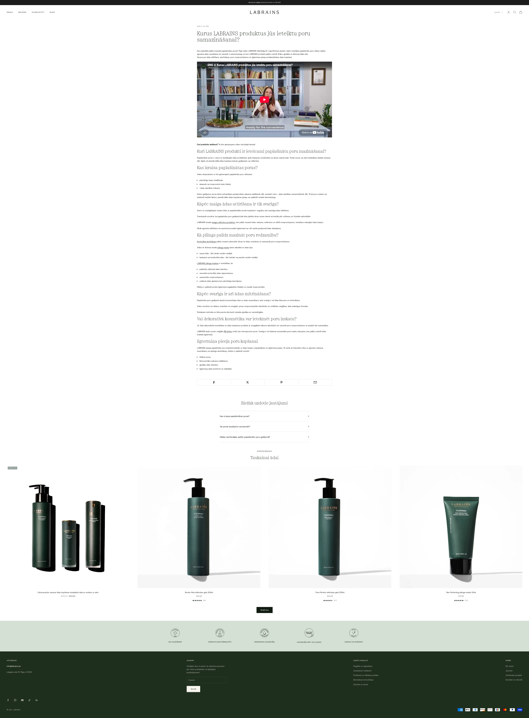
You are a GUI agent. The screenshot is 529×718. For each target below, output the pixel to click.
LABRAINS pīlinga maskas (207, 263)
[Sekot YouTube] (22, 700)
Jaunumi (509, 670)
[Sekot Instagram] (15, 700)
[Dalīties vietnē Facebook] (214, 382)
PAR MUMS (22, 12)
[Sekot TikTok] (29, 700)
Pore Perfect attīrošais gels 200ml (330, 592)
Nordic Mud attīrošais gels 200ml (199, 592)
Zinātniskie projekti (514, 675)
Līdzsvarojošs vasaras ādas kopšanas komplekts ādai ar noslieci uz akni (68, 592)
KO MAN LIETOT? (38, 12)
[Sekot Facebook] (8, 700)
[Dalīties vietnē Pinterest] (281, 382)
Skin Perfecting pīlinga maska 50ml (461, 592)
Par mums (510, 666)
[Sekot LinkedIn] (36, 700)
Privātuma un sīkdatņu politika (365, 675)
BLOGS (52, 12)
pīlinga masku (223, 247)
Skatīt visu (265, 610)
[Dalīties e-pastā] (315, 382)
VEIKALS (10, 12)
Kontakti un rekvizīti (514, 680)
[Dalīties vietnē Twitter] (247, 382)
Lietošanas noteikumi (362, 670)
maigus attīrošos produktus (223, 222)
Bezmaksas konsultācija (363, 680)
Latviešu (497, 12)
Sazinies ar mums (360, 684)
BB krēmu (228, 331)
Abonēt (193, 689)
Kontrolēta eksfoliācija (206, 241)
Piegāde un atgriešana (362, 666)
